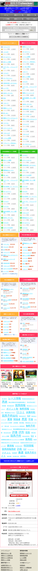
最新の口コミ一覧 (6, 553)
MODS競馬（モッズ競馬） (29, 98)
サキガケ (25, 81)
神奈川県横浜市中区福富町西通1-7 (17, 402)
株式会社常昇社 (26, 436)
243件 (13, 188)
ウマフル (5, 123)
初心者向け (4, 398)
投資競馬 (14, 453)
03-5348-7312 (16, 456)
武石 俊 (33, 432)
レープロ (5, 88)
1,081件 (32, 116)
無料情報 (24, 408)
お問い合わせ (24, 570)
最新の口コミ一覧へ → (10, 334)
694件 (32, 121)
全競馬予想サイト (6, 565)
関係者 (16, 419)
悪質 (24, 419)
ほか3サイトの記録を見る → (9, 274)
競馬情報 (20, 405)
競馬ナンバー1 (27, 47)
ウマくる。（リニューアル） (30, 87)
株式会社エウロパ (10, 412)
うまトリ (25, 71)
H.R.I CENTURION (28, 361)
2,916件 (32, 141)
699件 (32, 95)
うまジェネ (26, 134)
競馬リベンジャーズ (28, 93)
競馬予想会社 (10, 415)
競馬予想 (15, 435)
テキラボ (6, 155)
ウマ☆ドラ (26, 124)
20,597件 (33, 146)
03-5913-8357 (18, 446)
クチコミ (6, 452)
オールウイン (26, 51)
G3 (28, 416)
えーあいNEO (26, 66)
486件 (13, 172)
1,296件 (32, 126)
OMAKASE (6, 263)
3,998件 (13, 100)
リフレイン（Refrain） (29, 61)
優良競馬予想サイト (7, 567)
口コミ (21, 412)
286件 (13, 125)
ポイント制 (12, 409)
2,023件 (13, 115)
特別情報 (29, 445)
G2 (24, 449)
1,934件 (32, 69)
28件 (31, 106)
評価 (14, 432)
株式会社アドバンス (7, 429)
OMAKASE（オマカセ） (30, 109)
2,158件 (32, 54)
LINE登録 (15, 422)
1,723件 (32, 136)
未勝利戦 (30, 412)
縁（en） (6, 113)
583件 (32, 131)
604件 (32, 111)
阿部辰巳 (25, 349)
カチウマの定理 (8, 227)
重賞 (9, 419)
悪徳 (4, 401)
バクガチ (25, 129)
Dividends (6, 350)
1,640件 (13, 230)
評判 (21, 432)
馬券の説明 (23, 560)
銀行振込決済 (10, 405)
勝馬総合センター (9, 170)
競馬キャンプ (7, 352)
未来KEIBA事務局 (8, 360)
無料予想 (30, 425)
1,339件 (18, 505)
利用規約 (22, 565)
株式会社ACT (22, 416)
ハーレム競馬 (26, 56)
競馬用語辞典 (24, 555)
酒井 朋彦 (9, 456)
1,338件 (32, 74)
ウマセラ (25, 139)
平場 (30, 419)
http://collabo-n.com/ (14, 511)
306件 (32, 101)
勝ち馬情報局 (7, 358)
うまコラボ (19, 499)
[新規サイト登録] (19, 37)
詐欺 (19, 449)
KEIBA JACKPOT (27, 357)
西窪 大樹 (7, 426)
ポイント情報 (5, 436)
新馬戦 (28, 439)
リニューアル (31, 449)
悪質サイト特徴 (5, 560)
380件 (32, 84)
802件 (32, 79)
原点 (4, 98)
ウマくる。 (6, 244)
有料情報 (4, 405)
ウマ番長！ (6, 355)
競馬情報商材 (9, 449)
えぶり (24, 353)
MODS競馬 (26, 299)
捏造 (27, 432)
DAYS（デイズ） (27, 104)
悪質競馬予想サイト (7, 570)
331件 (32, 90)
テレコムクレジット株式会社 (17, 426)
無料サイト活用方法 (7, 558)
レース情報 (14, 398)
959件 (32, 64)
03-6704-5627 (31, 402)
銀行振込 (21, 422)
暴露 (21, 452)
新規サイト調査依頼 (26, 567)
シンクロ (5, 324)
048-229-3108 (7, 432)
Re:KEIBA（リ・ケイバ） (11, 186)
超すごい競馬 (26, 76)
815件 (32, 49)
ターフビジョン (27, 144)
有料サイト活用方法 (7, 555)
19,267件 (13, 90)
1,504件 (32, 59)
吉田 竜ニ (23, 456)
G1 (32, 436)
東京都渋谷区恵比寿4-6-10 (28, 398)
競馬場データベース (26, 553)
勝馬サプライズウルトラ (30, 119)
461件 (13, 157)
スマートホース (27, 114)
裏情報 (10, 445)
